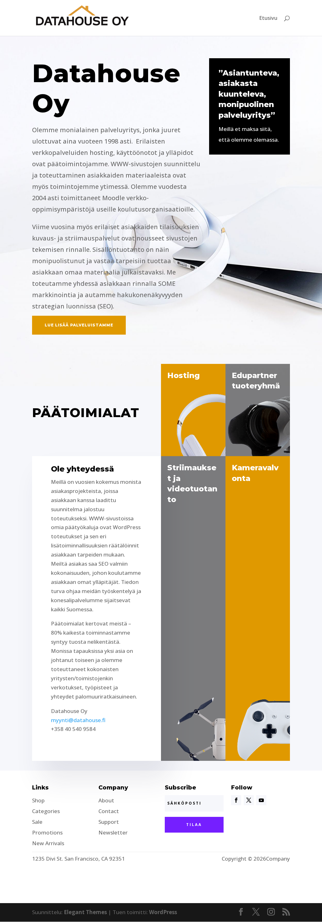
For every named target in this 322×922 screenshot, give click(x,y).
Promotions (47, 832)
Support (108, 821)
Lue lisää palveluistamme (79, 325)
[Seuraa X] (249, 800)
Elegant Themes (85, 912)
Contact (108, 811)
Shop (38, 800)
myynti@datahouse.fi (78, 720)
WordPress (163, 912)
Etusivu (268, 18)
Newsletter (113, 832)
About (106, 800)
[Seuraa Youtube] (261, 800)
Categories (46, 811)
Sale (37, 821)
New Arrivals (48, 843)
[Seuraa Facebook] (236, 800)
